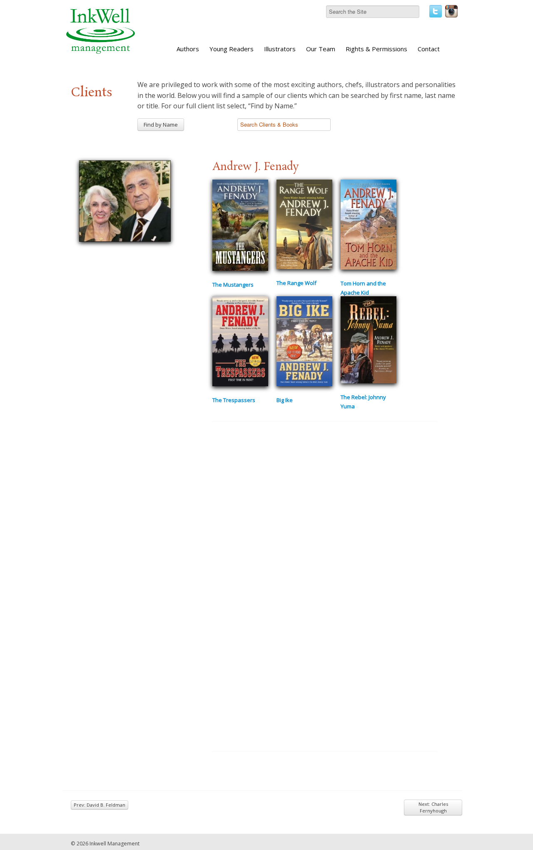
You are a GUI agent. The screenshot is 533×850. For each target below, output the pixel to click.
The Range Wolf (296, 283)
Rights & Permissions (376, 49)
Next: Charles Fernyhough (433, 807)
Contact (429, 49)
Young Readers (231, 49)
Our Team (320, 49)
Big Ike (284, 400)
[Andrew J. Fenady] (125, 200)
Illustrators (280, 49)
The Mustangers (233, 284)
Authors (188, 49)
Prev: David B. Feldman (99, 805)
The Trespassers (233, 400)
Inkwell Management (114, 843)
